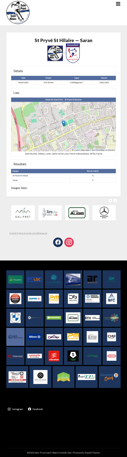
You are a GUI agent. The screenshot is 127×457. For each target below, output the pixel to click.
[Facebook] (58, 242)
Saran (15, 180)
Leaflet (77, 150)
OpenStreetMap (98, 150)
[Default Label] (69, 242)
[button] (64, 123)
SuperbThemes (92, 452)
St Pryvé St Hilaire (20, 175)
